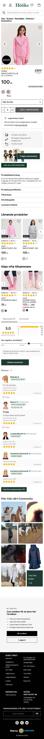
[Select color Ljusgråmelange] (3, 92)
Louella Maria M (16, 434)
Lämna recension (15, 362)
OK (37, 713)
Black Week (27, 670)
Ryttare (10, 19)
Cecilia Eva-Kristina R (19, 454)
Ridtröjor (30, 19)
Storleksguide (7, 200)
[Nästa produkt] (40, 232)
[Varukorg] (39, 5)
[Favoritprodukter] (32, 5)
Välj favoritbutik (21, 125)
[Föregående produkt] (3, 232)
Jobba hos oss (10, 673)
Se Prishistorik (35, 86)
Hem (3, 19)
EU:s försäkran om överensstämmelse (29, 658)
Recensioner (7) (9, 319)
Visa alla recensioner (14, 165)
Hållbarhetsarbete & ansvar (12, 666)
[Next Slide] (39, 44)
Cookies (8, 681)
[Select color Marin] (5, 310)
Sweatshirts (6, 21)
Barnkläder (19, 19)
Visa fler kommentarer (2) (14, 489)
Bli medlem (22, 633)
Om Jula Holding (29, 666)
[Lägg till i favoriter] (40, 27)
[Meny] (4, 5)
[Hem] (22, 5)
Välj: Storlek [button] (8, 102)
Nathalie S (14, 377)
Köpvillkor (9, 658)
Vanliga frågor (28, 662)
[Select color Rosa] (9, 92)
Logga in (22, 640)
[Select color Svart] (27, 310)
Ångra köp (26, 681)
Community (24, 319)
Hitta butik (9, 684)
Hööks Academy (11, 695)
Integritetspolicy (11, 677)
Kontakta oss (10, 662)
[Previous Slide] (4, 44)
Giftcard (26, 677)
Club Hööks (27, 673)
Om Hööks (9, 670)
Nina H (13, 402)
